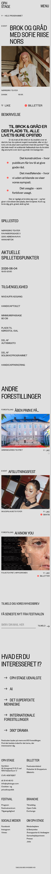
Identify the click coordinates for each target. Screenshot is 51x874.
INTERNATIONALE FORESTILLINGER (19, 717)
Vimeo (4, 832)
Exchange (31, 811)
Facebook (5, 826)
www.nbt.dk (7, 239)
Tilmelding (31, 805)
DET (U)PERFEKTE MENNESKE (19, 702)
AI (11, 688)
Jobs (29, 841)
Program (5, 805)
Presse (30, 838)
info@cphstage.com (10, 783)
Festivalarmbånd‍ (34, 766)
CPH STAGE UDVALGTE (25, 677)
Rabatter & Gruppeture (37, 769)
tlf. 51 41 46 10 (7, 780)
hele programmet (14, 16)
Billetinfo (30, 772)
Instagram (5, 829)
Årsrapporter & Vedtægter (38, 832)
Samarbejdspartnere (35, 835)
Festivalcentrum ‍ (8, 808)
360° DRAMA (19, 730)
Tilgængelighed (8, 811)
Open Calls (31, 808)
